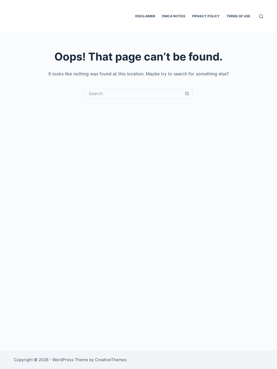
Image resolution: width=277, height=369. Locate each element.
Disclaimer (145, 16)
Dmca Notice (173, 16)
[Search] (261, 16)
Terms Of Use (238, 16)
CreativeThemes (111, 359)
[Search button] (187, 93)
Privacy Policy (206, 16)
